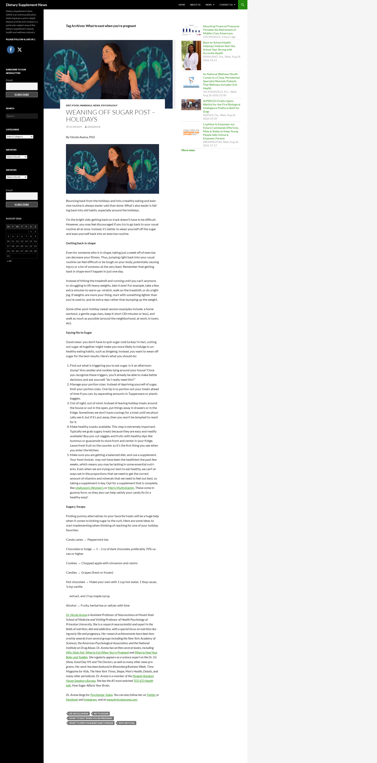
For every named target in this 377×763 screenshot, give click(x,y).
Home (181, 4)
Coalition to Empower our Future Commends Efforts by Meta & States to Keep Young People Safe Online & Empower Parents (220, 131)
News (209, 4)
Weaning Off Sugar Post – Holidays (110, 115)
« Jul (9, 260)
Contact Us (226, 4)
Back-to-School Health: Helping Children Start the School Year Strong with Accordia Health (219, 48)
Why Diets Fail (127, 723)
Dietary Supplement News (26, 5)
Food (75, 105)
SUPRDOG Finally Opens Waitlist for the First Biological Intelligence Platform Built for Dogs (221, 106)
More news (188, 150)
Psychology (109, 105)
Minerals (86, 105)
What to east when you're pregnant (91, 718)
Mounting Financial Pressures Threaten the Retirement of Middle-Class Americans (221, 30)
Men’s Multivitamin (121, 488)
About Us (195, 4)
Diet (68, 105)
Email (9, 80)
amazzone (94, 126)
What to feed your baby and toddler (91, 723)
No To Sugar (101, 713)
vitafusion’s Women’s (89, 488)
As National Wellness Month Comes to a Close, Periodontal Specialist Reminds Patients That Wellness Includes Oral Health (221, 81)
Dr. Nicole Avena (78, 713)
